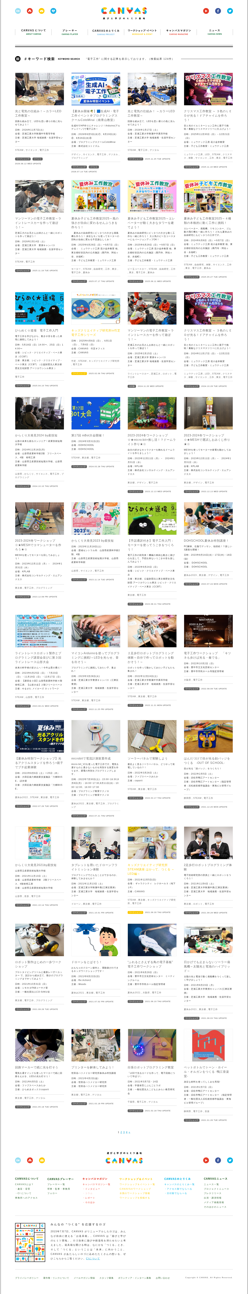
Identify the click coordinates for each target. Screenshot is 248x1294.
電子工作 (44, 150)
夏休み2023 (190, 575)
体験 (190, 158)
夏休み (86, 272)
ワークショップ (23, 159)
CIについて (93, 1258)
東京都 (85, 457)
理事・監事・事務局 (58, 1189)
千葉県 (131, 1102)
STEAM (19, 150)
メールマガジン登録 (84, 1278)
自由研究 (98, 269)
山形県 (18, 474)
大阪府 (187, 680)
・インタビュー (91, 1189)
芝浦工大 (155, 373)
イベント (37, 159)
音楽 (207, 1111)
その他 (132, 386)
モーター (76, 269)
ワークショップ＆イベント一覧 (137, 1184)
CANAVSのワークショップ (135, 1189)
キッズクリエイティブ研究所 (104, 361)
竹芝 (73, 361)
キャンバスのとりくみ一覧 (179, 1184)
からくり (29, 474)
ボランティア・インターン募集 (134, 1278)
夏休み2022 (21, 797)
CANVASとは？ (24, 1184)
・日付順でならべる (175, 1193)
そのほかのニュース (215, 1207)
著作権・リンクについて (56, 1278)
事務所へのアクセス (26, 1198)
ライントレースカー (138, 373)
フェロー (52, 1193)
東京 (218, 158)
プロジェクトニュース (216, 1189)
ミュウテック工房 (193, 154)
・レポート (89, 1198)
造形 (26, 896)
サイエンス (31, 150)
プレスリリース (213, 1193)
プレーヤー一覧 (56, 1184)
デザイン (76, 154)
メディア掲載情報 (214, 1202)
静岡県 (187, 798)
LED (207, 154)
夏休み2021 (77, 992)
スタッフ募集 (106, 1278)
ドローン (76, 904)
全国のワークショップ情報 (135, 1193)
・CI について (23, 1193)
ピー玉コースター (137, 269)
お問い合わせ (163, 1278)
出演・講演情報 (213, 1198)
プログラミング (79, 158)
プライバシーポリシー (27, 1278)
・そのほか (89, 1202)
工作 (211, 158)
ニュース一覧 (211, 1184)
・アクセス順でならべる (178, 1189)
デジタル (113, 154)
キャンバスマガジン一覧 (97, 1184)
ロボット (167, 373)
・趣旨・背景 (22, 1189)
